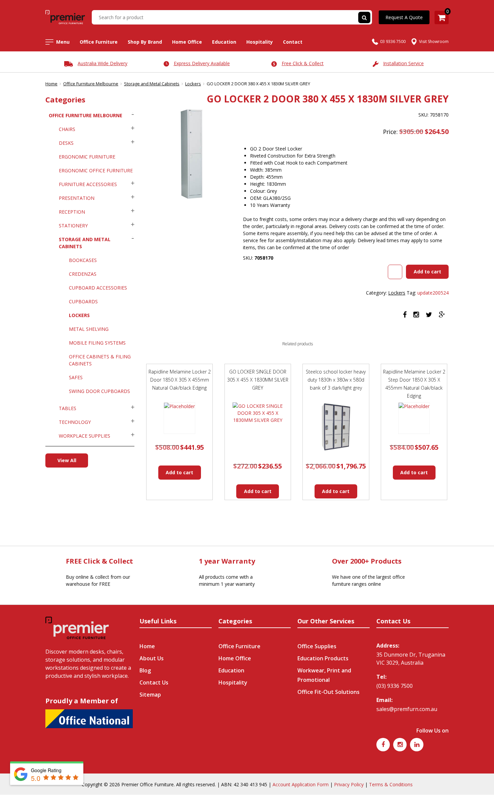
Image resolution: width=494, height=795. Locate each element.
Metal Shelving (89, 329)
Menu (63, 42)
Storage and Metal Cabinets (151, 84)
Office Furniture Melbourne (90, 84)
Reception (72, 212)
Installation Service (403, 63)
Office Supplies (316, 646)
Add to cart (427, 271)
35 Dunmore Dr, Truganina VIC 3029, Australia (410, 658)
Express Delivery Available (202, 63)
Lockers (193, 84)
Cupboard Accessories (98, 287)
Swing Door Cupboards (99, 391)
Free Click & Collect (303, 63)
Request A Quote (404, 17)
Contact (292, 42)
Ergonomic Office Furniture (96, 170)
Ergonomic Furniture (87, 156)
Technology (75, 422)
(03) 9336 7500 (394, 686)
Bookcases (83, 260)
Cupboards (83, 301)
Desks (66, 143)
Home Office (187, 42)
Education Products (322, 658)
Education (224, 42)
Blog (145, 670)
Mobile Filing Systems (97, 343)
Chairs (67, 129)
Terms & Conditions (391, 784)
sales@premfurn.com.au (406, 709)
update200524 (433, 293)
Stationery (73, 225)
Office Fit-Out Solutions (328, 692)
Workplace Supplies (84, 436)
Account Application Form (301, 784)
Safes (76, 377)
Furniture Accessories (88, 184)
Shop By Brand (145, 42)
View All (66, 460)
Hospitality (259, 42)
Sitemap (150, 694)
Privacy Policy (349, 784)
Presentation (76, 198)
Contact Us (153, 682)
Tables (67, 408)
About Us (151, 658)
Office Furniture (99, 42)
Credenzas (82, 274)
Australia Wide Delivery (102, 63)
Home (51, 84)
